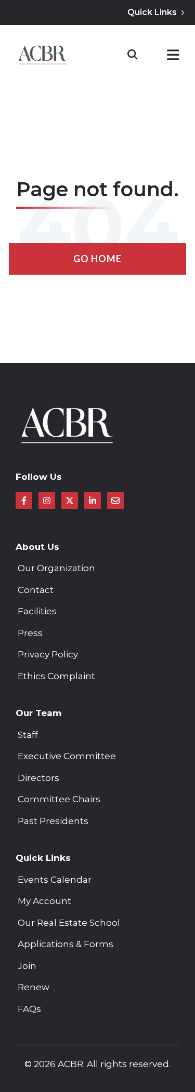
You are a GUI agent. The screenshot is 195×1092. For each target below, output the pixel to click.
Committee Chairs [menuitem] (59, 799)
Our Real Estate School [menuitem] (69, 923)
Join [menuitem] (27, 966)
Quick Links (152, 12)
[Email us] (115, 500)
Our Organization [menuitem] (56, 568)
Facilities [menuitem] (37, 611)
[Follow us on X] (69, 500)
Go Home (97, 258)
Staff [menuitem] (28, 735)
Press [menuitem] (30, 633)
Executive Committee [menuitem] (67, 756)
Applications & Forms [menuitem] (65, 944)
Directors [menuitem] (38, 778)
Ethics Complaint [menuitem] (56, 676)
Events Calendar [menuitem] (55, 879)
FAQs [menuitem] (29, 1009)
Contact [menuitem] (36, 590)
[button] (173, 57)
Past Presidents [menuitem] (53, 821)
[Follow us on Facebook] (24, 500)
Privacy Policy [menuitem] (48, 654)
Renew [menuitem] (33, 987)
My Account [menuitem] (44, 901)
